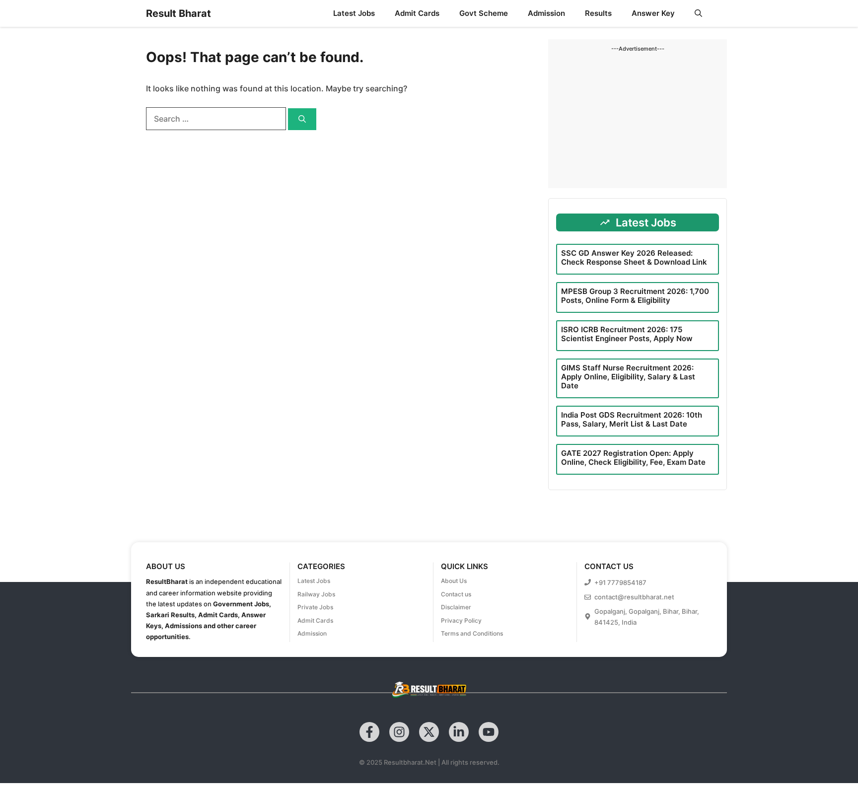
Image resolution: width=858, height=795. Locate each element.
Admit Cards (417, 13)
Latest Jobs (354, 13)
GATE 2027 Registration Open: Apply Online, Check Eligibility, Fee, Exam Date (633, 457)
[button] (698, 13)
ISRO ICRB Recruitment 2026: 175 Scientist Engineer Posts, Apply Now (627, 334)
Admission (546, 13)
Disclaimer (456, 607)
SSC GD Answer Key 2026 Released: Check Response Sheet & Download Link (634, 257)
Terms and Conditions (472, 633)
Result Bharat (178, 13)
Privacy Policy (461, 620)
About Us (454, 580)
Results (598, 13)
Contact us (456, 594)
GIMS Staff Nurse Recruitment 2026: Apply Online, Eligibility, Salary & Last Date (628, 376)
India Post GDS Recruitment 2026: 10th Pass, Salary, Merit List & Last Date (631, 419)
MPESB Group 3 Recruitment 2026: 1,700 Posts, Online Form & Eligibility (635, 296)
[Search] (302, 119)
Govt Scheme (483, 13)
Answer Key (653, 13)
